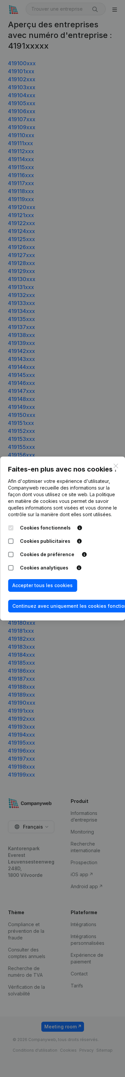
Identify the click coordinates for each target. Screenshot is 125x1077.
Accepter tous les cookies (42, 585)
